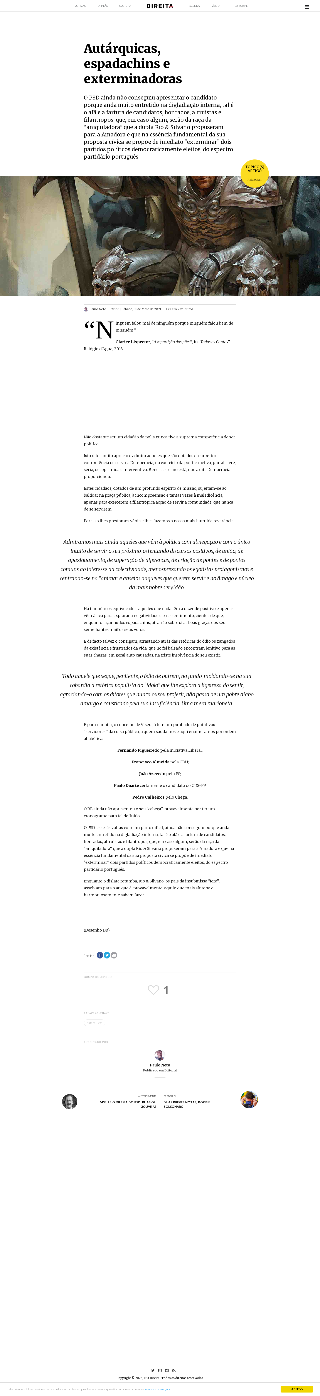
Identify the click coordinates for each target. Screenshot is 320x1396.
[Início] (160, 5)
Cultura (125, 6)
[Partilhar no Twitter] (107, 955)
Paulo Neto (160, 1065)
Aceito (297, 1389)
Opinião (103, 6)
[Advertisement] (160, 399)
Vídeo (216, 6)
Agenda (194, 6)
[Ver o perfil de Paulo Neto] (160, 1055)
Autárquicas (255, 179)
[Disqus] (160, 1179)
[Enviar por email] (114, 955)
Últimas (80, 6)
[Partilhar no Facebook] (100, 955)
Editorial (241, 6)
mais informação (157, 1389)
